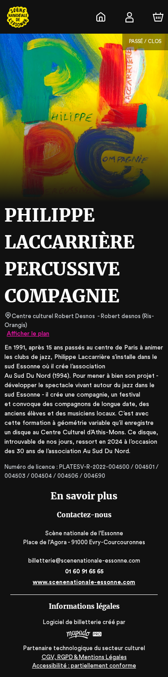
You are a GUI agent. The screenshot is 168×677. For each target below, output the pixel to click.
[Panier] (158, 17)
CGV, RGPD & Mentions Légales (84, 657)
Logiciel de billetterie (72, 622)
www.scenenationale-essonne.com (84, 582)
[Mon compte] (129, 17)
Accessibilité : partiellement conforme (84, 665)
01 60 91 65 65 (84, 571)
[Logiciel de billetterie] (84, 635)
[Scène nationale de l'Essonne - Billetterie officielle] (100, 17)
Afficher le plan (28, 334)
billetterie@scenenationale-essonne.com (84, 560)
